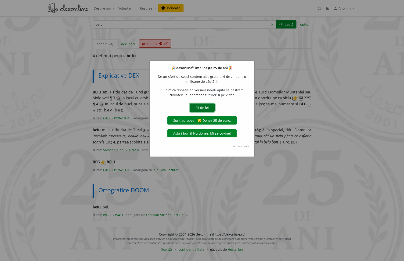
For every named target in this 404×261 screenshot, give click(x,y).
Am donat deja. (241, 146)
